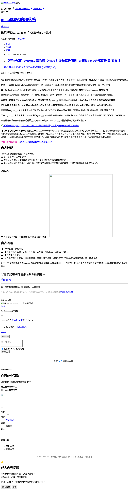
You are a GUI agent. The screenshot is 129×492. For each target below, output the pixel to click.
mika (3, 306)
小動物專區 (22, 327)
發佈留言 (5, 352)
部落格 (9, 47)
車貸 (72, 292)
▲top (3, 332)
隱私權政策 (79, 457)
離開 (14, 487)
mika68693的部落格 (18, 19)
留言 (21, 320)
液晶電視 (68, 292)
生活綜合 (22, 39)
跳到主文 (5, 26)
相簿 (8, 44)
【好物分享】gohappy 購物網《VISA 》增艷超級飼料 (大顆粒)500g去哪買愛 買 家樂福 (63, 60)
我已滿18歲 (6, 487)
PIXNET (46, 457)
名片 (8, 50)
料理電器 (62, 292)
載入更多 (5, 336)
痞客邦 (15, 320)
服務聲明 (88, 457)
